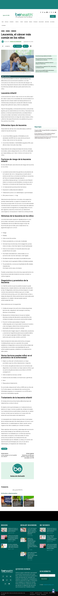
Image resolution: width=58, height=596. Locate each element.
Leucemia (13, 31)
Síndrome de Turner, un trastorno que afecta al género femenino (13, 530)
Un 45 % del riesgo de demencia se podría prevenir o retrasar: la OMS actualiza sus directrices (31, 531)
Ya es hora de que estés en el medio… (6, 505)
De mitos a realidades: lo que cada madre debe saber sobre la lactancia (13, 546)
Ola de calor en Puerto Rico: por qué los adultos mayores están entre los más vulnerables (32, 555)
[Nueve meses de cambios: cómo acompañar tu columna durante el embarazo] (43, 537)
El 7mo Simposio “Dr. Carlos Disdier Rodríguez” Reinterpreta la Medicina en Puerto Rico (45, 134)
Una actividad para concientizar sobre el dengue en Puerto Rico (29, 503)
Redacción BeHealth (15, 41)
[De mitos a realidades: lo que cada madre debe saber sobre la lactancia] (4, 546)
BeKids (2, 31)
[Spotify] (47, 12)
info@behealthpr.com (48, 584)
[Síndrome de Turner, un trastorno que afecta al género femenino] (4, 530)
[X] (51, 12)
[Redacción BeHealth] (3, 42)
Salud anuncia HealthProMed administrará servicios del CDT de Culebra (45, 71)
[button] (53, 591)
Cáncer (8, 31)
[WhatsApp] (53, 12)
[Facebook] (41, 12)
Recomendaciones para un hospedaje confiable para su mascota (18, 503)
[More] (30, 46)
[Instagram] (43, 12)
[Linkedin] (45, 12)
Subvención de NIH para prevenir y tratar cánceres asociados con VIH (27, 456)
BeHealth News (17, 499)
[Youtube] (55, 12)
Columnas (4, 501)
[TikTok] (49, 12)
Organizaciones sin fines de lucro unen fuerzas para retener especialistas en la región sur (46, 137)
